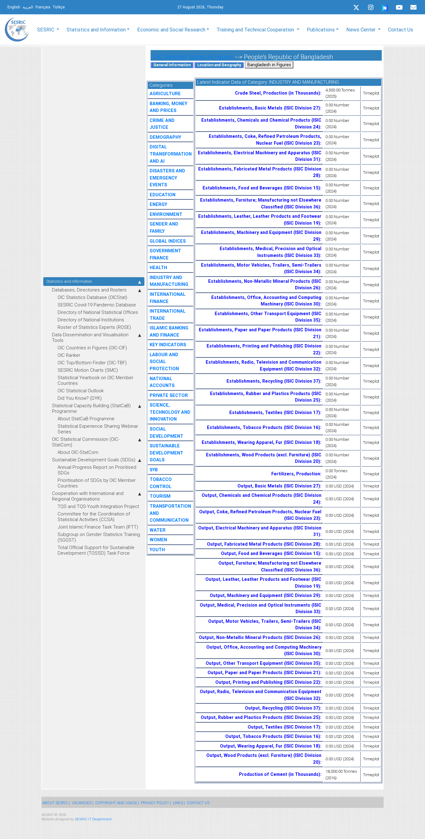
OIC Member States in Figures (193, 57)
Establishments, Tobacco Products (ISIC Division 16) (263, 427)
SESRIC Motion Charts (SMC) (88, 370)
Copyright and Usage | (117, 802)
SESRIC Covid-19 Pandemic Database (97, 305)
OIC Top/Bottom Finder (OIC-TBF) (92, 363)
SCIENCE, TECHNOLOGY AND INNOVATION (170, 412)
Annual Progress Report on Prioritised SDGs (97, 470)
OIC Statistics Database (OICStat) (92, 297)
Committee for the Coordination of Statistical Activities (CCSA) (94, 516)
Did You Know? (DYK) (80, 398)
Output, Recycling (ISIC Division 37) (282, 708)
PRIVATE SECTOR (169, 395)
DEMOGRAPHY (165, 137)
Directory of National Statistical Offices (98, 312)
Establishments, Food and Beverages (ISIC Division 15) (261, 188)
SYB (154, 470)
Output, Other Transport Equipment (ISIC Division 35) (263, 663)
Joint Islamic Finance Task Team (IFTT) (98, 527)
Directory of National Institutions (91, 320)
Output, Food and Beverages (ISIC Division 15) (270, 553)
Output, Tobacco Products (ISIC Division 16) (272, 736)
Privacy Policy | (156, 802)
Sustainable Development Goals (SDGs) (93, 460)
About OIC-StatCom (78, 452)
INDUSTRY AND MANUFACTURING (304, 82)
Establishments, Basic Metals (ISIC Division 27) (269, 108)
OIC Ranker (69, 355)
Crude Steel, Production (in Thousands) (277, 93)
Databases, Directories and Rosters (89, 290)
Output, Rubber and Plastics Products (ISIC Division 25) (260, 717)
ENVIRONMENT (166, 214)
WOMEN (158, 540)
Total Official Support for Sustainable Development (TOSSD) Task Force (96, 550)
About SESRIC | (56, 802)
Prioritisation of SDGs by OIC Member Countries (97, 483)
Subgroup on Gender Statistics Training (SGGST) (99, 537)
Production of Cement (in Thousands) (279, 774)
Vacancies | (82, 802)
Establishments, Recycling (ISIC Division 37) (273, 381)
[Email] (413, 7)
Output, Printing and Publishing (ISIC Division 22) (267, 682)
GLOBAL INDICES (168, 241)
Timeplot (371, 93)
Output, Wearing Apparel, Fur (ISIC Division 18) (270, 746)
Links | (179, 802)
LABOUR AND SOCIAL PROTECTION (164, 361)
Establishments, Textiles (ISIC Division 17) (274, 412)
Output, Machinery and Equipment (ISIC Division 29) (265, 595)
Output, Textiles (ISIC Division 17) (284, 727)
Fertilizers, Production (295, 474)
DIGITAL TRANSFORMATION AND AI (171, 154)
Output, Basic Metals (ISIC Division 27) (278, 486)
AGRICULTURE (165, 93)
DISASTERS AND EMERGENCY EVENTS (167, 178)
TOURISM (160, 496)
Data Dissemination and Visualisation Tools (90, 337)
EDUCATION (162, 195)
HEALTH (158, 267)
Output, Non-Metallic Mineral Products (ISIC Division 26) (259, 637)
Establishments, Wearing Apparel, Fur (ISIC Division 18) (261, 442)
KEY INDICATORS (168, 344)
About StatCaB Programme (86, 419)
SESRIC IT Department (93, 819)
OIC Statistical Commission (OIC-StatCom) (85, 442)
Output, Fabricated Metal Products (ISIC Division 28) (263, 544)
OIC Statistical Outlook (81, 391)
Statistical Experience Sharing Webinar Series (98, 429)
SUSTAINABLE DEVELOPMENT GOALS (166, 453)
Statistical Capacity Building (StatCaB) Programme (91, 408)
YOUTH (157, 549)
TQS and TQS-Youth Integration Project (98, 506)
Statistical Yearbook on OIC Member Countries (95, 380)
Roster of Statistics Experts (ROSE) (94, 327)
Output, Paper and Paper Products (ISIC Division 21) (264, 672)
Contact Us (400, 29)
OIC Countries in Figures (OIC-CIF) (92, 348)
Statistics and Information (69, 281)
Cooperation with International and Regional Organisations (88, 496)
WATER (158, 530)
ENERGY (158, 204)
